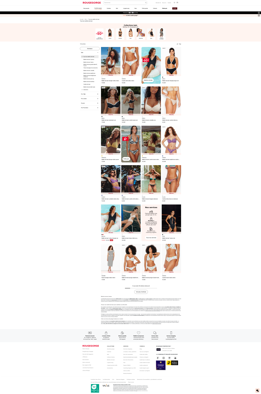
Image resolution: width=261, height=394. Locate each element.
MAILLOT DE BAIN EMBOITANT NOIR (109, 120)
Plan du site (131, 382)
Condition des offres (96, 379)
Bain (82, 52)
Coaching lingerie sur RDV (129, 368)
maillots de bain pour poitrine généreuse (152, 310)
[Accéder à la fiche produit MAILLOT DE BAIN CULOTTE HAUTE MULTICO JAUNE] (151, 140)
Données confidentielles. (142, 390)
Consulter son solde (167, 350)
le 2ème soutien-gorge (130, 15)
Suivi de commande (128, 354)
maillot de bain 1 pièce (133, 298)
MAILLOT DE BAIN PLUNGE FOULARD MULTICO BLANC (152, 277)
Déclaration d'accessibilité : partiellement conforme (149, 379)
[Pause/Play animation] (259, 13)
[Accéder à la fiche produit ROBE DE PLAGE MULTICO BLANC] (110, 258)
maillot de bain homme (156, 323)
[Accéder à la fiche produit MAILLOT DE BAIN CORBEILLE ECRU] (151, 101)
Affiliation (85, 356)
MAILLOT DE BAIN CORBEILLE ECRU (149, 120)
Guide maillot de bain (145, 362)
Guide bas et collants (145, 359)
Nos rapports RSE (87, 365)
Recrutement (86, 359)
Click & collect (126, 370)
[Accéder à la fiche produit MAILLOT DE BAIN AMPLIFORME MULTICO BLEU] (171, 140)
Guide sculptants (144, 365)
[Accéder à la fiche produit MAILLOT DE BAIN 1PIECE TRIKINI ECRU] (131, 219)
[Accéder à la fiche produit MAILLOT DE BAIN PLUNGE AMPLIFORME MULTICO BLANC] (131, 258)
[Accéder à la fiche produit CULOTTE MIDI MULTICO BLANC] (131, 61)
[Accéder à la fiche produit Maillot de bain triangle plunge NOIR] (171, 61)
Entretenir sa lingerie (145, 370)
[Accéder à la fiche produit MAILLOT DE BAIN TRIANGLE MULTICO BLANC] (110, 61)
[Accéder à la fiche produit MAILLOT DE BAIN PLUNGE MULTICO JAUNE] (110, 140)
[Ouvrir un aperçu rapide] (119, 49)
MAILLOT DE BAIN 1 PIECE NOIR (168, 238)
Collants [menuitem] (155, 8)
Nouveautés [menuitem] (86, 8)
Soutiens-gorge (110, 349)
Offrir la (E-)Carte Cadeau (168, 348)
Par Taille (83, 94)
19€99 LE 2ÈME (98, 9)
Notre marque (86, 348)
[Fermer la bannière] (259, 15)
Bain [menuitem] (136, 8)
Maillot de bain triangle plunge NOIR (170, 80)
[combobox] (125, 3)
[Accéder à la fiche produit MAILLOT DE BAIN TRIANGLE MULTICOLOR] (151, 179)
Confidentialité (106, 379)
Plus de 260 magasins (88, 354)
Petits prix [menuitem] (164, 8)
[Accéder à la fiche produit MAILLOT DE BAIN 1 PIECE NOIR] (171, 219)
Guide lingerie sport (144, 368)
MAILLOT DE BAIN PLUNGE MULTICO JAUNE (110, 159)
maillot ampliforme (149, 308)
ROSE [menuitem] (174, 8)
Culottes (109, 351)
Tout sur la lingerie (144, 351)
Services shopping (127, 349)
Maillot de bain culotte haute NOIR (130, 120)
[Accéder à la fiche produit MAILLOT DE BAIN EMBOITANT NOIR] (110, 101)
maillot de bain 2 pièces (117, 308)
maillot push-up (142, 298)
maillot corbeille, (149, 298)
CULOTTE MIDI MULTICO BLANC (128, 80)
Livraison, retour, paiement (129, 351)
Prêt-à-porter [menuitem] (145, 8)
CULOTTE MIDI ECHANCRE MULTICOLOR (170, 199)
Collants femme (111, 357)
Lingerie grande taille (112, 365)
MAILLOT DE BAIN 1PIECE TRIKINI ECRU (129, 238)
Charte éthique (86, 370)
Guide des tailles (144, 354)
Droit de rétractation (128, 359)
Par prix (83, 103)
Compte (169, 2)
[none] (90, 56)
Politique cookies (131, 379)
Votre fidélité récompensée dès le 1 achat (130, 12)
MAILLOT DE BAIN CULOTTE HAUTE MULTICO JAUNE (152, 159)
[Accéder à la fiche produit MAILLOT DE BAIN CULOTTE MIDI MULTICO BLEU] (131, 179)
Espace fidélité (126, 365)
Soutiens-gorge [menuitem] (98, 8)
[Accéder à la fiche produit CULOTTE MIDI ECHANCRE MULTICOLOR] (171, 179)
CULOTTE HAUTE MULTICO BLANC (169, 277)
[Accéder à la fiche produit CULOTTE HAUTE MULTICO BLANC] (171, 258)
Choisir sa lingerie (144, 357)
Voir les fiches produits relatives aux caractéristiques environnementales (108, 382)
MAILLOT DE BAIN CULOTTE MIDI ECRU (170, 120)
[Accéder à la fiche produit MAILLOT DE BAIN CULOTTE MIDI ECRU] (171, 101)
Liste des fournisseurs (88, 367)
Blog (141, 349)
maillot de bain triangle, (138, 308)
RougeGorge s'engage (88, 351)
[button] (119, 48)
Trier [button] (180, 44)
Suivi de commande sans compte (130, 357)
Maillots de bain (111, 359)
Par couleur (84, 98)
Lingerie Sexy (110, 362)
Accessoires (110, 368)
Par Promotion (84, 107)
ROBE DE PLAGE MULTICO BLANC (108, 277)
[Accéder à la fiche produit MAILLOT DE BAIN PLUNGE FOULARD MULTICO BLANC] (151, 258)
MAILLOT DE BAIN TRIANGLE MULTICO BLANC (110, 80)
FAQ (124, 362)
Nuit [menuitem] (117, 8)
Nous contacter (86, 362)
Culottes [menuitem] (109, 8)
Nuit (108, 354)
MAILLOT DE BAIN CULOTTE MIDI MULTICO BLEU (131, 199)
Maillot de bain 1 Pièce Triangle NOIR (110, 238)
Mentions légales (120, 379)
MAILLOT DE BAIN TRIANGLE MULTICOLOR (150, 199)
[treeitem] (88, 56)
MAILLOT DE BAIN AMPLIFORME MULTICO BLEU (171, 159)
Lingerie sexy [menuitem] (126, 8)
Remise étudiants (127, 373)
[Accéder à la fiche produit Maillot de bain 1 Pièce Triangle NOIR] (110, 219)
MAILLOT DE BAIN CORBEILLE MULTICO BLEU (110, 199)
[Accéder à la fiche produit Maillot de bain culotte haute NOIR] (131, 101)
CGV (113, 379)
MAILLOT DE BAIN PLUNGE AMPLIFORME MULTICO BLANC (133, 277)
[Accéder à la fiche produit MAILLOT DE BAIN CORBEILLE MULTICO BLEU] (110, 179)
